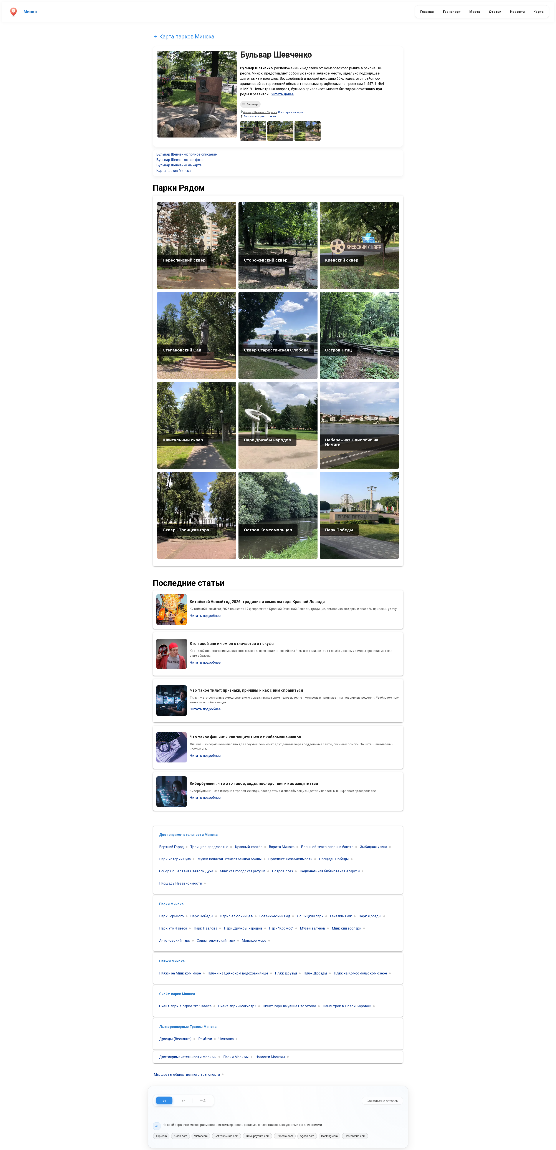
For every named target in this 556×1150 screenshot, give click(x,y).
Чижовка (226, 1039)
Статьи (495, 12)
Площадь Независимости (180, 883)
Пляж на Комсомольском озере (360, 973)
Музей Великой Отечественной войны (229, 859)
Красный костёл (248, 847)
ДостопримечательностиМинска (188, 835)
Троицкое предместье (209, 847)
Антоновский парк (174, 940)
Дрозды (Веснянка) (175, 1039)
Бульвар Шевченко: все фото (180, 160)
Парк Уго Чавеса (173, 928)
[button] (290, 112)
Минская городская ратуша (243, 871)
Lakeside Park (341, 916)
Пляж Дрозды (315, 973)
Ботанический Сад (274, 916)
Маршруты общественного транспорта (187, 1074)
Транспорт (451, 12)
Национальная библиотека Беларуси (330, 871)
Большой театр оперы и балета (327, 847)
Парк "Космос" (281, 928)
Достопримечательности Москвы (188, 1057)
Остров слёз (282, 871)
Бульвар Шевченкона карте (179, 165)
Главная (427, 12)
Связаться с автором (382, 1100)
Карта (538, 12)
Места (474, 12)
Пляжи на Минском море (180, 973)
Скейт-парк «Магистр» (237, 1006)
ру (164, 1100)
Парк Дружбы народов (243, 928)
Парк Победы (201, 916)
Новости (517, 12)
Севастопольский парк (216, 940)
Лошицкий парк (310, 916)
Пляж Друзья (286, 973)
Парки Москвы (236, 1057)
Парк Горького (171, 916)
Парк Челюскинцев (236, 916)
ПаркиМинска (171, 904)
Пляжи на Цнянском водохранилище (238, 973)
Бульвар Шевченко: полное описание (186, 154)
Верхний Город (171, 847)
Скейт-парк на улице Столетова (289, 1006)
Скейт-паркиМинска (177, 994)
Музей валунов (312, 928)
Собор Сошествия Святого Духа (186, 871)
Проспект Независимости (290, 859)
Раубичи (205, 1039)
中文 (203, 1100)
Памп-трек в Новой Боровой (347, 1006)
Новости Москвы (270, 1057)
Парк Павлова (205, 928)
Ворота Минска (282, 847)
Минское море (254, 940)
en (183, 1100)
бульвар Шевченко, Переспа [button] (260, 112)
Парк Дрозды (370, 916)
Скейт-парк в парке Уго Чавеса (185, 1006)
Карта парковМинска (186, 36)
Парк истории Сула (175, 859)
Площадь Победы (334, 859)
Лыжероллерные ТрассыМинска (188, 1027)
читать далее (282, 94)
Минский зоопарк (346, 928)
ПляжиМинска (172, 961)
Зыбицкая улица (373, 847)
